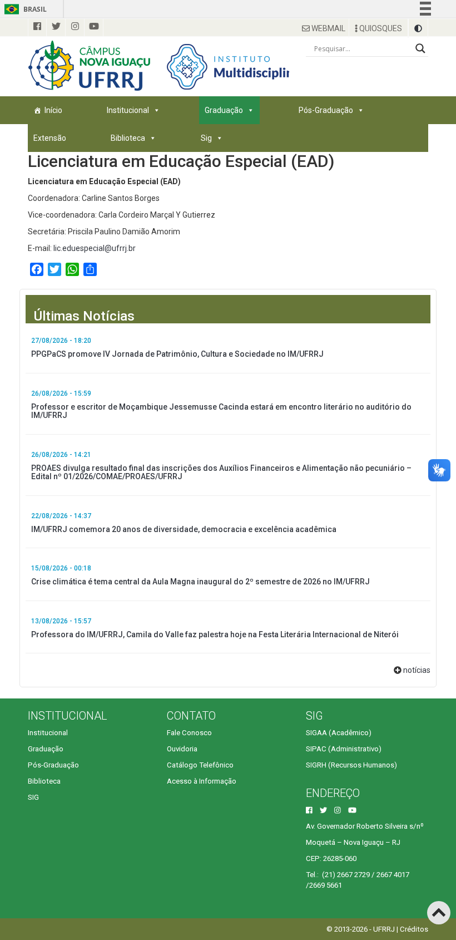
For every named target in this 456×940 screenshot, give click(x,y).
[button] (418, 28)
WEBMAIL (327, 28)
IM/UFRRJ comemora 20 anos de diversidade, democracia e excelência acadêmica (183, 529)
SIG (33, 797)
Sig (206, 138)
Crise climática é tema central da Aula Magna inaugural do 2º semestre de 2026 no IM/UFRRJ (200, 581)
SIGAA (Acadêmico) (338, 733)
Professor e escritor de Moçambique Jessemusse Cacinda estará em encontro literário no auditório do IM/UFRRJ (221, 411)
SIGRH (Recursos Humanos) (351, 765)
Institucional (128, 110)
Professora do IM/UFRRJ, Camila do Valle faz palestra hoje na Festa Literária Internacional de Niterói (215, 634)
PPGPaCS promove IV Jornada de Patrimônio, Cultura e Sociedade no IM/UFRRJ (177, 354)
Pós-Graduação (326, 110)
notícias (416, 670)
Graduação (224, 110)
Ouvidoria (182, 749)
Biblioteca (128, 138)
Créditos (414, 929)
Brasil (23, 9)
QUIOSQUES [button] (380, 28)
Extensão (49, 138)
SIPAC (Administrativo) (343, 749)
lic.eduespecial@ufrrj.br (94, 248)
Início (53, 110)
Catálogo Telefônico (200, 765)
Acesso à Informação (201, 781)
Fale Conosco (189, 733)
